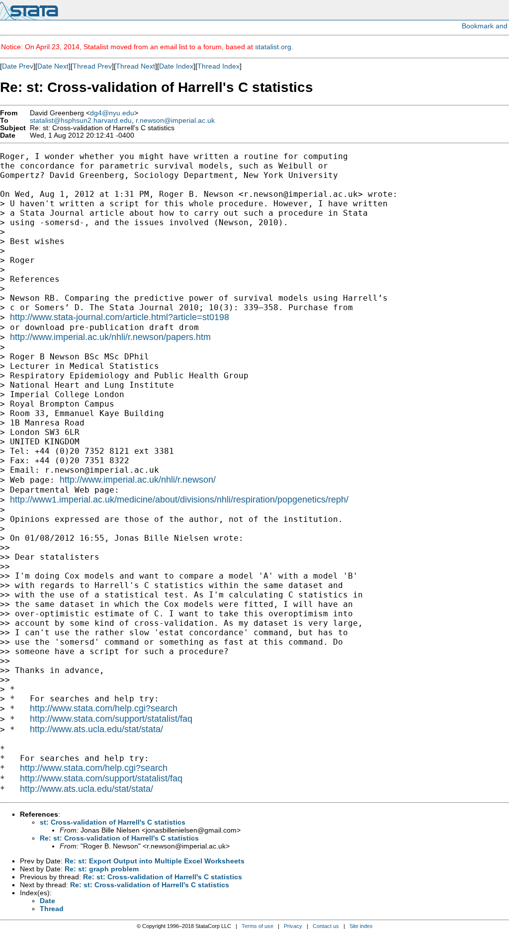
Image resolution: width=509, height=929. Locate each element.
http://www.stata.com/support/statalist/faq (111, 719)
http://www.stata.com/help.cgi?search (103, 708)
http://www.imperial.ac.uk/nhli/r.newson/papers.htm (110, 337)
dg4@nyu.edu (112, 113)
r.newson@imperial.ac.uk (175, 120)
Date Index (176, 66)
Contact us (326, 926)
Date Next (53, 66)
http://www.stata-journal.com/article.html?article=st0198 (119, 317)
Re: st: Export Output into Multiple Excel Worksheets (155, 861)
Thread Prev (92, 66)
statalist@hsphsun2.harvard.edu (81, 120)
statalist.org (273, 47)
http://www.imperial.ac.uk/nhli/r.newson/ (138, 480)
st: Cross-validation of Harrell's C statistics (112, 822)
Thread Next (135, 66)
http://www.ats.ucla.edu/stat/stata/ (96, 729)
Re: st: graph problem (102, 869)
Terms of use (257, 926)
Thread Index (218, 66)
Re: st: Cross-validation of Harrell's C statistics (119, 838)
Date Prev (17, 66)
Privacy (293, 926)
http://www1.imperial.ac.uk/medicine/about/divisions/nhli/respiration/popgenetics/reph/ (179, 500)
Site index (361, 926)
